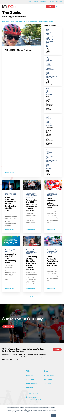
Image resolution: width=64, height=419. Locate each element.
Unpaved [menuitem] (35, 1)
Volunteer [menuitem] (30, 375)
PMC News (5, 21)
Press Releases (32, 21)
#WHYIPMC (23, 21)
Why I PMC (14, 21)
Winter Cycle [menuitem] (43, 1)
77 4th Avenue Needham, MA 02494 (35, 398)
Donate (50, 6)
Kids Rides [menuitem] (51, 1)
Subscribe (8, 326)
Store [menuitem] (29, 1)
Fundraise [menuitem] (30, 379)
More (51, 21)
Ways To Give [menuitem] (31, 383)
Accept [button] (53, 415)
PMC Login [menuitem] (59, 1)
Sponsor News (43, 21)
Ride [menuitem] (28, 371)
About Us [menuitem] (29, 387)
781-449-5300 (33, 393)
